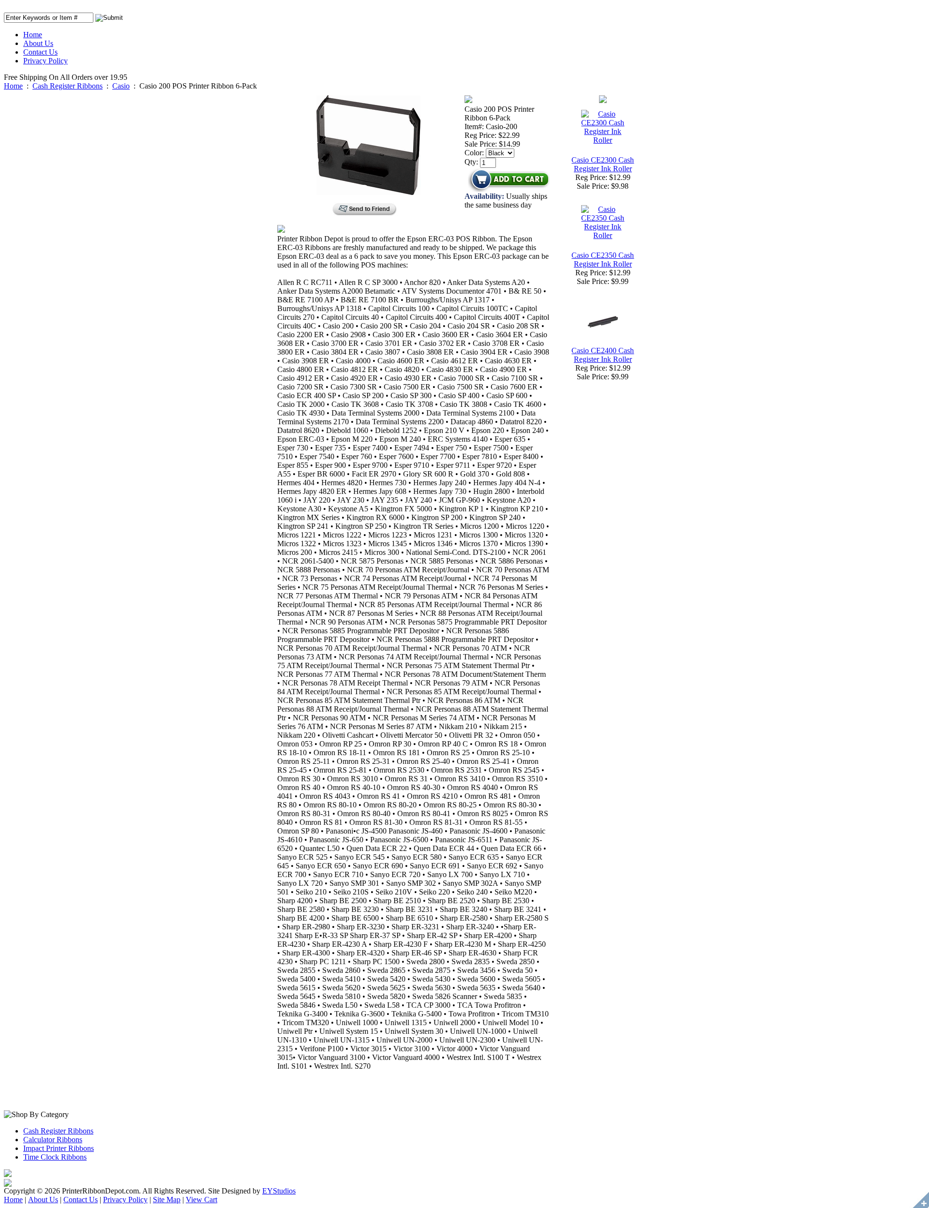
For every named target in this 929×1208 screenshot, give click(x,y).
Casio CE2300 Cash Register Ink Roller (602, 164)
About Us (38, 43)
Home (32, 34)
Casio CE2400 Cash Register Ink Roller (602, 354)
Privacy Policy (45, 61)
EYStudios (279, 1191)
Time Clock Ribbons (55, 1157)
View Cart (201, 1199)
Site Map (166, 1199)
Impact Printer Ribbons (58, 1148)
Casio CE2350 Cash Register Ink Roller (602, 259)
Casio (121, 86)
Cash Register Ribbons (67, 86)
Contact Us (40, 52)
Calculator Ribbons (52, 1139)
